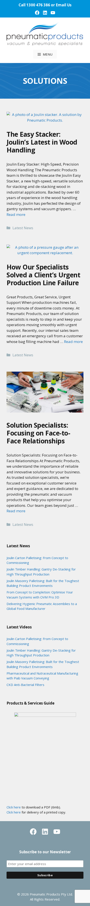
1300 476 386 (38, 4)
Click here (14, 807)
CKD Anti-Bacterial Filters (25, 684)
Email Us (63, 4)
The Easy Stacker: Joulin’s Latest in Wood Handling (42, 142)
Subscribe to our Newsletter (45, 851)
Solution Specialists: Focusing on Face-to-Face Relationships (38, 433)
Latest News (22, 227)
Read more (16, 214)
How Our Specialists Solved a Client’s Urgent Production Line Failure (43, 274)
